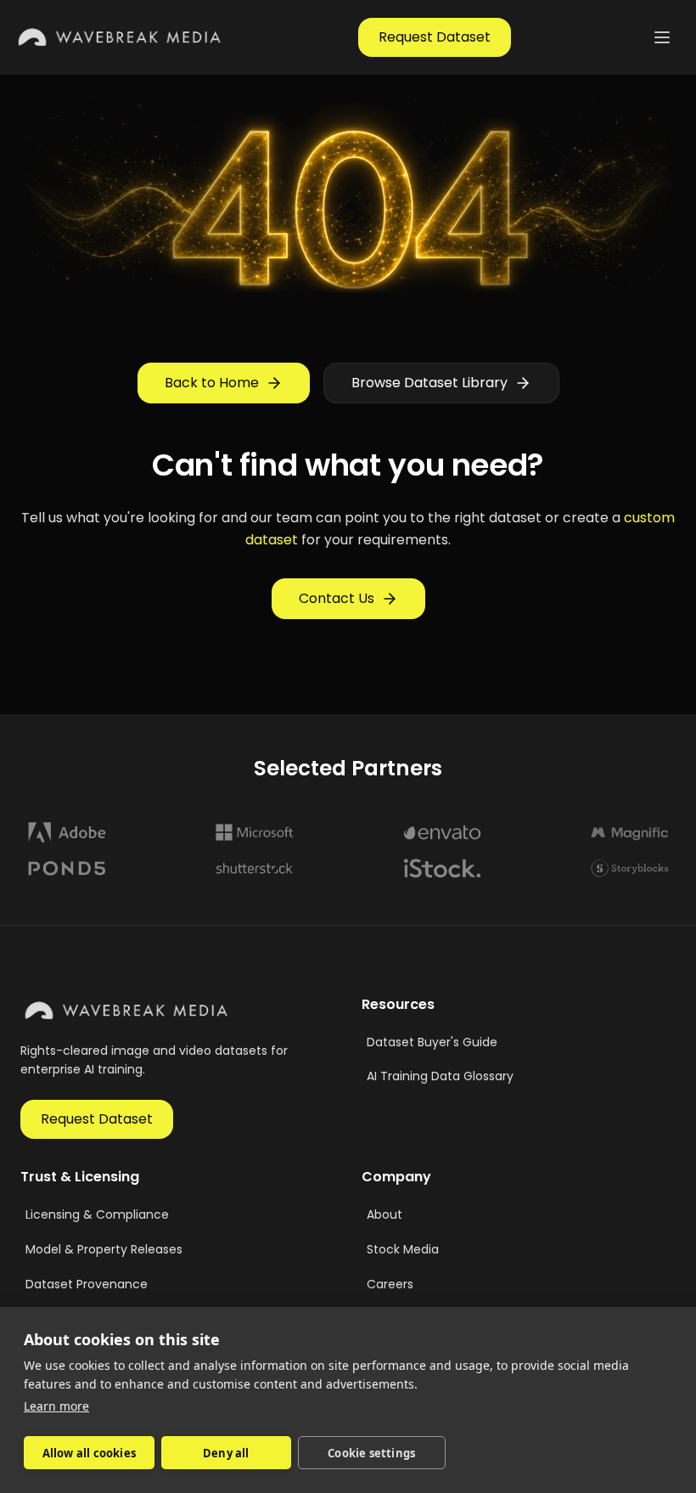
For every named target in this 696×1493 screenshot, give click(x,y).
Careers (390, 1284)
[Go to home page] (120, 37)
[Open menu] (662, 37)
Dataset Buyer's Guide (432, 1042)
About (384, 1214)
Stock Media (403, 1249)
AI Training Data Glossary (440, 1076)
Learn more (56, 1406)
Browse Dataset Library (429, 382)
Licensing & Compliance (97, 1214)
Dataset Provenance (86, 1284)
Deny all (226, 1453)
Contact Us (336, 598)
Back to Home (212, 382)
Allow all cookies (89, 1453)
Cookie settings (371, 1453)
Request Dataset (435, 37)
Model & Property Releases (103, 1249)
